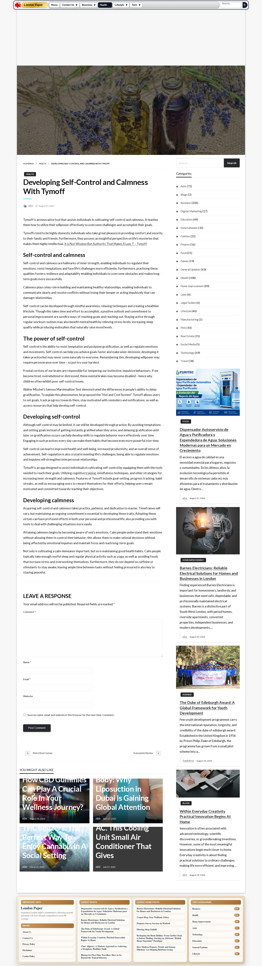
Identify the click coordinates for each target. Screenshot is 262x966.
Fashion (185, 236)
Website (28, 696)
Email (27, 679)
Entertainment (189, 227)
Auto (183, 186)
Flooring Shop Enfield (147, 929)
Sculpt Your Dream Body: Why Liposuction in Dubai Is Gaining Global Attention (126, 788)
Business (87, 5)
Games (185, 261)
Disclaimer (27, 950)
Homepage (28, 163)
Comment (29, 611)
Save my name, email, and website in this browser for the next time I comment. (70, 714)
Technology (187, 352)
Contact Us (68, 5)
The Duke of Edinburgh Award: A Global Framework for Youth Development (207, 707)
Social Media (188, 344)
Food (184, 252)
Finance (185, 244)
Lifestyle (119, 5)
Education (186, 219)
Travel (184, 360)
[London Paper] (17, 5)
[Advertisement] (131, 39)
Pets (183, 327)
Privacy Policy (28, 944)
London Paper (33, 5)
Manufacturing (189, 319)
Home (54, 5)
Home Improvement (192, 286)
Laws (184, 294)
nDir (31, 205)
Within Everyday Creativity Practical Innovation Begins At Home (205, 816)
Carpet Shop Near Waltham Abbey (153, 917)
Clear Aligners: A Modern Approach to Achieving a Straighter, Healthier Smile (104, 947)
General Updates (190, 269)
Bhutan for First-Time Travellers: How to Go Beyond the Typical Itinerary (101, 956)
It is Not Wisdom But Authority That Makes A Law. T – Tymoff (105, 244)
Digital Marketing (191, 211)
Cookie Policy (28, 956)
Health (103, 5)
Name (27, 662)
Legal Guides (188, 302)
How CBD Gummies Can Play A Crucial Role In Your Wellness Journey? (54, 793)
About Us (26, 931)
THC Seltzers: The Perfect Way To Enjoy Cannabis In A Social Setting (54, 841)
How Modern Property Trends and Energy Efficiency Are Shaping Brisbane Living (156, 948)
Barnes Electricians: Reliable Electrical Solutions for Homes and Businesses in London (209, 573)
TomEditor (188, 760)
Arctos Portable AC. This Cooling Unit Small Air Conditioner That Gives (123, 837)
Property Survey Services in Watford (153, 923)
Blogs (184, 194)
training (90, 473)
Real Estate (187, 336)
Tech (134, 5)
